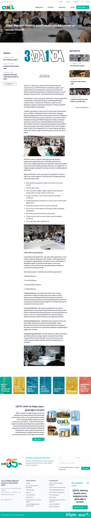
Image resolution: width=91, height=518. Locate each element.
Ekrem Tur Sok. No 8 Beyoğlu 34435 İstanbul (11, 489)
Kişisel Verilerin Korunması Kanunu (33, 500)
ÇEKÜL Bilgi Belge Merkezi (56, 490)
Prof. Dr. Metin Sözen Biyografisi (32, 486)
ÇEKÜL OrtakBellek (54, 504)
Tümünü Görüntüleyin (81, 107)
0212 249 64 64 (5, 492)
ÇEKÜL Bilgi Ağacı (54, 495)
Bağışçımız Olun (79, 507)
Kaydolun (86, 468)
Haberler (9, 22)
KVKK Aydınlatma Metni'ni (67, 467)
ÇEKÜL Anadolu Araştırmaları (57, 487)
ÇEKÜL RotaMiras (54, 506)
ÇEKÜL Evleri (29, 497)
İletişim (72, 7)
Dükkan (68, 2)
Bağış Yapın (82, 7)
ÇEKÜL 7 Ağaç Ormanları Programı (56, 484)
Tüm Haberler (9, 84)
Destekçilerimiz (30, 495)
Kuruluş (28, 483)
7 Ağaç (61, 2)
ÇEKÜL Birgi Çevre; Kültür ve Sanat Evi (57, 500)
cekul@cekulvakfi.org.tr (8, 494)
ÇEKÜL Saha (52, 497)
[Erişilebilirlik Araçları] (87, 514)
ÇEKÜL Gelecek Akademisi (56, 492)
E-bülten (76, 2)
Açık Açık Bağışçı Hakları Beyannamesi (33, 505)
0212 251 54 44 (16, 492)
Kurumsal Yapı (30, 490)
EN (82, 2)
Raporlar (28, 492)
